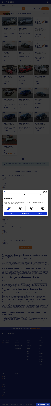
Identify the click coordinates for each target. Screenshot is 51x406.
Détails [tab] (25, 194)
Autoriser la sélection (25, 213)
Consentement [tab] (10, 194)
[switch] (19, 209)
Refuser (11, 213)
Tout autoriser (40, 213)
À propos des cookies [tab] (40, 194)
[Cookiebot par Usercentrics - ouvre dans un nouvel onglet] (42, 192)
